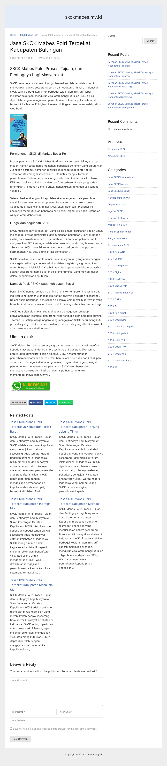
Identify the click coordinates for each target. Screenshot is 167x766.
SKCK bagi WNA (116, 252)
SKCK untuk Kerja (117, 319)
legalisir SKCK (115, 211)
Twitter (51, 402)
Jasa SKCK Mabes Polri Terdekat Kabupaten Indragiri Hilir (30, 503)
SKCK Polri (113, 306)
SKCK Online (114, 299)
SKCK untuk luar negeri (120, 326)
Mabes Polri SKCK (117, 224)
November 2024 (116, 156)
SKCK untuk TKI (116, 340)
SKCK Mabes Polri (29, 35)
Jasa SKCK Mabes (118, 184)
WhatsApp (66, 402)
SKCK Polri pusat (117, 312)
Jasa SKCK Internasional (121, 177)
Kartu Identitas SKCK (119, 197)
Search (111, 35)
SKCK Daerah (115, 258)
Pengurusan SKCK (117, 238)
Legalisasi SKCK (116, 204)
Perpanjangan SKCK (118, 245)
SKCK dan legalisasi (118, 265)
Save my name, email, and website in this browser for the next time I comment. (55, 728)
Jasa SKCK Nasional (118, 190)
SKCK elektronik (116, 279)
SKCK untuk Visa (117, 353)
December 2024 (116, 149)
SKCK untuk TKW (117, 346)
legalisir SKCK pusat (118, 218)
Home (13, 35)
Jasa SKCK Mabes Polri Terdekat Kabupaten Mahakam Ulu (31, 584)
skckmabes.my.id (83, 17)
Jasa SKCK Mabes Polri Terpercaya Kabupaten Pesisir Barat (30, 426)
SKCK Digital (114, 272)
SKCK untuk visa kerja (119, 360)
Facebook (37, 402)
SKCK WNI (113, 367)
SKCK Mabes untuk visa (120, 292)
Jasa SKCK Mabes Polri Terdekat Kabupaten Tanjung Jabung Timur (79, 426)
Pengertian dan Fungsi (120, 231)
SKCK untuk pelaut (118, 333)
